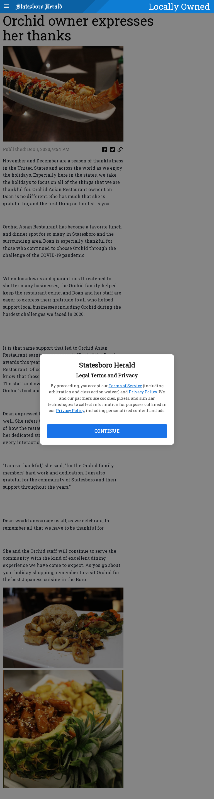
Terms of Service (125, 385)
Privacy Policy (143, 391)
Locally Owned (179, 6)
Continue (107, 431)
